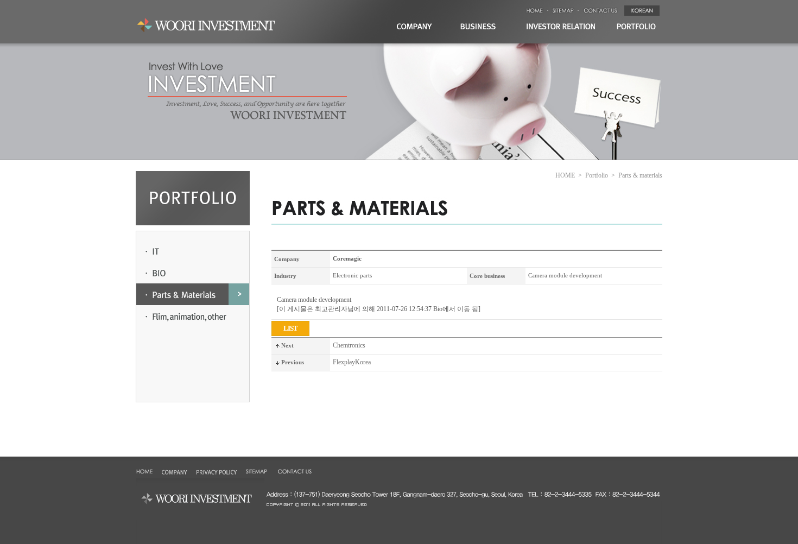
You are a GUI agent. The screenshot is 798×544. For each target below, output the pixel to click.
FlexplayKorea (352, 362)
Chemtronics (349, 345)
